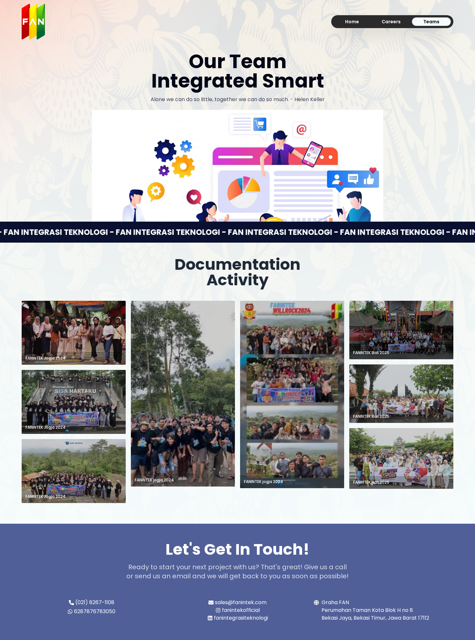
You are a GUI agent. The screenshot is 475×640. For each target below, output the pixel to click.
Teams (431, 21)
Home (352, 21)
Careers (391, 21)
